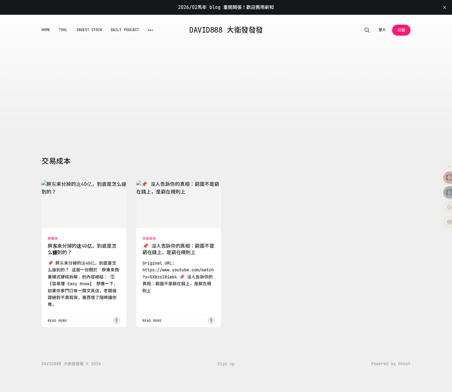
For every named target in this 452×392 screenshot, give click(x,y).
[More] (150, 30)
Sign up (226, 363)
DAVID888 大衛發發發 (226, 30)
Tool (63, 29)
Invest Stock (89, 29)
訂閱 (401, 30)
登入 (382, 29)
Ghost (404, 363)
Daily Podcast (125, 29)
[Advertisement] (226, 92)
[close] (445, 7)
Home (46, 29)
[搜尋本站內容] (367, 30)
